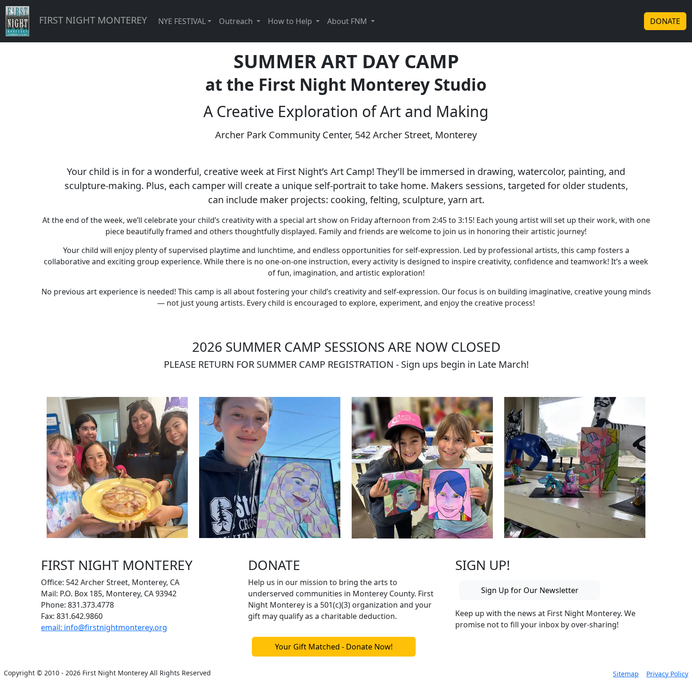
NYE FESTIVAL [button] (182, 21)
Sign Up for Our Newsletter (530, 590)
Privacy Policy (667, 673)
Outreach (237, 21)
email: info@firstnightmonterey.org (104, 627)
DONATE (665, 21)
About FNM (348, 21)
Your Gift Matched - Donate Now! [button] (334, 646)
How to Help (291, 21)
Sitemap (626, 673)
